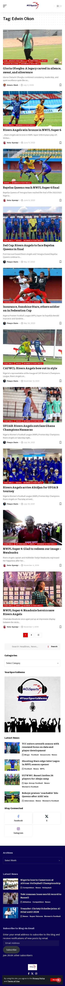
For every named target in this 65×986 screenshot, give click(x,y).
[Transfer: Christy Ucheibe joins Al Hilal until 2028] (10, 912)
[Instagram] (18, 831)
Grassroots (45, 755)
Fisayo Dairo (12, 262)
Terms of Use (14, 981)
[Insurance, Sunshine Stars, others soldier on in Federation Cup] (32, 285)
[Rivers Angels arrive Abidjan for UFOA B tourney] (32, 466)
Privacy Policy (39, 978)
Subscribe (11, 949)
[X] (47, 818)
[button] (55, 979)
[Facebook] (18, 818)
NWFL (32, 544)
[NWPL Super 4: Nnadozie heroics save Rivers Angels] (32, 589)
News (44, 61)
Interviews (33, 61)
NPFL (42, 769)
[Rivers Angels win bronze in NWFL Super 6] (32, 108)
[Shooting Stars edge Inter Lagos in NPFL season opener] (12, 765)
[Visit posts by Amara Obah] (4, 85)
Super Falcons (11, 63)
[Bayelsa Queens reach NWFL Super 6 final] (32, 166)
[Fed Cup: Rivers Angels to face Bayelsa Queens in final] (32, 224)
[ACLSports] (32, 6)
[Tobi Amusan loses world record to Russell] (10, 898)
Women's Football (30, 63)
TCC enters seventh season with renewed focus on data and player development (40, 747)
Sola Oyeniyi (12, 143)
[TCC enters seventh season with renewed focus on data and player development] (12, 747)
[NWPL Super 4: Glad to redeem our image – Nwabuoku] (32, 527)
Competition (28, 888)
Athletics (27, 902)
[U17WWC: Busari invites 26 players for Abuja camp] (12, 779)
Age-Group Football (14, 61)
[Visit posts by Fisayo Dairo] (4, 261)
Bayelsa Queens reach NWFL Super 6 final (31, 187)
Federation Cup (12, 302)
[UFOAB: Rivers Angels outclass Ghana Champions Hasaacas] (32, 404)
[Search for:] (29, 646)
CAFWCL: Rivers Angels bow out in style (30, 368)
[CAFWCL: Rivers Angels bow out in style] (32, 347)
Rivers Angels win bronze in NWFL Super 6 (32, 130)
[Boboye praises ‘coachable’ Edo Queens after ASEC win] (12, 797)
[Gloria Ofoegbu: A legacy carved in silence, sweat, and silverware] (32, 47)
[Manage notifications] (58, 980)
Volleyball (46, 888)
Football (8, 125)
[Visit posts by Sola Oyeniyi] (4, 142)
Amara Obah (12, 85)
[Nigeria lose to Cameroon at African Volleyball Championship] (10, 884)
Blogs (27, 755)
